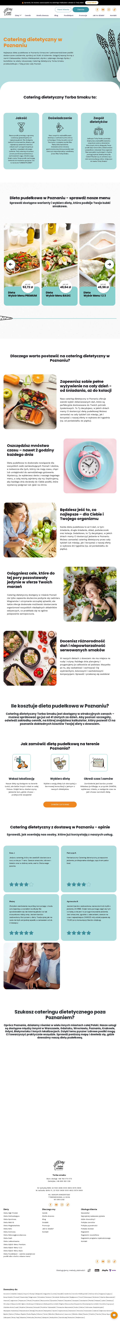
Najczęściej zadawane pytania (93, 1216)
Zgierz (23, 1304)
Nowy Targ (15, 1317)
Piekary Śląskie (20, 1314)
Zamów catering (60, 804)
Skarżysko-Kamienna (11, 1311)
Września (41, 1297)
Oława (13, 1304)
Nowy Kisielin (8, 1297)
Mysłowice (59, 1314)
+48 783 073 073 (65, 1179)
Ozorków (103, 1304)
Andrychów (54, 1317)
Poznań (16, 1297)
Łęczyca (110, 1304)
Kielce (82, 1307)
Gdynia (20, 1294)
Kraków (92, 1314)
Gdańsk (13, 1294)
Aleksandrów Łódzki (51, 1304)
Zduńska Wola (9, 1307)
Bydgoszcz (74, 1297)
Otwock (6, 1300)
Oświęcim (45, 1317)
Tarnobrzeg (63, 1317)
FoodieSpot (68, 15)
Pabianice (39, 1304)
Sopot (26, 1294)
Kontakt (113, 15)
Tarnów (98, 1314)
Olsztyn (32, 1294)
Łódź (18, 1304)
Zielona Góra (93, 1294)
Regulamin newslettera (90, 1235)
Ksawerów (78, 1304)
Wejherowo (80, 1317)
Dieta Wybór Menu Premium (15, 1244)
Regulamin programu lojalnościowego (96, 1238)
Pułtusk (97, 1300)
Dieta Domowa (9, 1232)
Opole (54, 1311)
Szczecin (7, 1294)
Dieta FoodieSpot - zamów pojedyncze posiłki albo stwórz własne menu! (19, 1255)
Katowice (72, 1311)
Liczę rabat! (91, 3)
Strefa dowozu (42, 15)
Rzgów (62, 1304)
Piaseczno (22, 1300)
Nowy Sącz (106, 1314)
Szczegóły (22, 303)
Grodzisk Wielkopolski (61, 1297)
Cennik (28, 15)
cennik (36, 720)
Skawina (23, 1317)
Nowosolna (69, 1304)
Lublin (103, 1300)
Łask (16, 1307)
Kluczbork (39, 1311)
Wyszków (68, 1300)
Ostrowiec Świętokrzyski (94, 1307)
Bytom (11, 1314)
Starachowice (24, 1311)
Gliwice (39, 1314)
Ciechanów (84, 1300)
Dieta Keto (8, 1229)
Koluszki (37, 1307)
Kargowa (102, 1294)
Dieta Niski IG (9, 1222)
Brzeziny (30, 1307)
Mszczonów (45, 1300)
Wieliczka (30, 1317)
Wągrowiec (33, 1297)
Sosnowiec (88, 1311)
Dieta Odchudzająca (11, 1216)
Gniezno (49, 1297)
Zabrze (95, 1311)
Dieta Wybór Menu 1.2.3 (13, 1247)
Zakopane (7, 1317)
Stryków (22, 1307)
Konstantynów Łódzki (90, 1304)
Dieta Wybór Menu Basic (13, 1251)
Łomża (54, 1294)
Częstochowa (63, 1311)
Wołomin (96, 1297)
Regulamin (85, 1232)
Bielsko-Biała (77, 1314)
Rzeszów (71, 1317)
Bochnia (38, 1317)
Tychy (45, 1314)
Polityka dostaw (87, 1229)
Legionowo (14, 1300)
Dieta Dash (8, 1238)
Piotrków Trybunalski (48, 1307)
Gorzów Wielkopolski (80, 1294)
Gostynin (76, 1300)
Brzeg (32, 1311)
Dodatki (45, 1222)
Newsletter (85, 1213)
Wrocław (7, 1304)
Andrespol (30, 1304)
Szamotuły (24, 1297)
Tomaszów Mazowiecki (65, 1307)
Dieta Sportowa (10, 1219)
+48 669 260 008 (63, 1181)
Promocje (83, 15)
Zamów (80, 9)
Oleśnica (110, 1300)
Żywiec (85, 1314)
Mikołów (51, 1314)
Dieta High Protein (11, 1213)
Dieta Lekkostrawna (11, 1241)
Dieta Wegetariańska (12, 1225)
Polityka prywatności (89, 1225)
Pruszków (36, 1300)
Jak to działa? (98, 15)
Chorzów (80, 1311)
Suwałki (60, 1294)
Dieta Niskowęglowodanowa (15, 1235)
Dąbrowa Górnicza (106, 1311)
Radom (60, 1300)
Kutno (76, 1307)
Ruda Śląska (31, 1314)
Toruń (81, 1297)
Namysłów (47, 1311)
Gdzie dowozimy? (88, 1219)
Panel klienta (63, 9)
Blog (56, 15)
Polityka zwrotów (88, 1222)
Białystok (39, 1294)
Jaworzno (67, 1314)
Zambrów (67, 1294)
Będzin (6, 1314)
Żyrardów (53, 1300)
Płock (29, 1300)
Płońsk (91, 1300)
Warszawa (87, 1297)
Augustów (47, 1294)
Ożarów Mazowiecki (107, 1297)
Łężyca (109, 1294)
